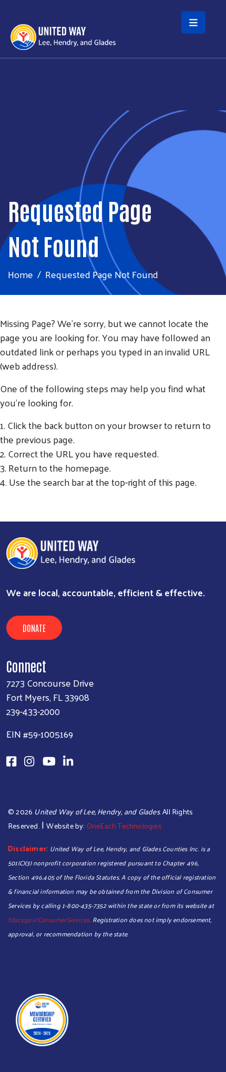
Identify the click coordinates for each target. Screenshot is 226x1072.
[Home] (113, 1)
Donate (34, 627)
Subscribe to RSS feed (4, 501)
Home (20, 274)
